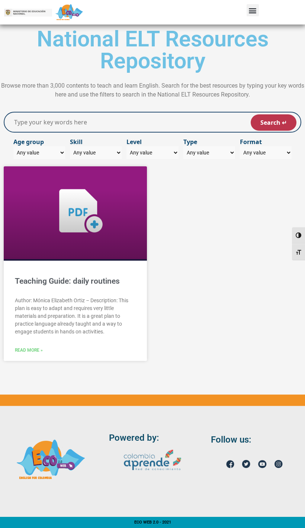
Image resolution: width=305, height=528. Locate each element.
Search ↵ (273, 122)
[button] (253, 10)
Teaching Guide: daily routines (67, 281)
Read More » (29, 350)
